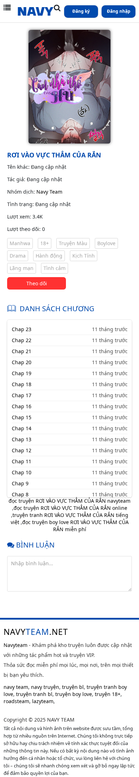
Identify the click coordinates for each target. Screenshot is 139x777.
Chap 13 (21, 439)
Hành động (49, 255)
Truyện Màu (73, 243)
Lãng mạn (22, 268)
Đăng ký (81, 11)
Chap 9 (20, 483)
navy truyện (45, 687)
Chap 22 (21, 340)
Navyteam (15, 645)
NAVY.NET (36, 631)
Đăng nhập (118, 11)
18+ (44, 243)
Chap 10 (21, 472)
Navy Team (49, 191)
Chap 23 (21, 329)
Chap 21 (21, 351)
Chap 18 (21, 384)
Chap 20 (21, 362)
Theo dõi (36, 283)
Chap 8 (20, 494)
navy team (16, 687)
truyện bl (73, 687)
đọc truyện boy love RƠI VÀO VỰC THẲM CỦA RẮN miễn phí (75, 526)
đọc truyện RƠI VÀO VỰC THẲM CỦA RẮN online (70, 507)
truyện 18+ (107, 694)
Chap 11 (21, 461)
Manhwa (20, 243)
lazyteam (42, 701)
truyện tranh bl (34, 694)
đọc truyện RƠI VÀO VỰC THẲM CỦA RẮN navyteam (69, 500)
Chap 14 (21, 428)
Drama (18, 255)
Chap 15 (21, 417)
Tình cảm (54, 268)
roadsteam (16, 701)
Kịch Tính (83, 255)
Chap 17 (21, 395)
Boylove (106, 243)
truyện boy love (73, 694)
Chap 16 (21, 406)
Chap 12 (21, 450)
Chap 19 (21, 373)
